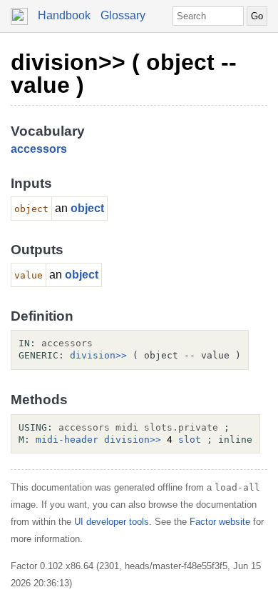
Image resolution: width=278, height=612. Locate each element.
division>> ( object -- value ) (124, 73)
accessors (39, 149)
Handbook (64, 15)
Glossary (123, 15)
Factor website (220, 521)
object (87, 208)
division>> (98, 355)
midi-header (67, 439)
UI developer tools (111, 521)
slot (189, 439)
